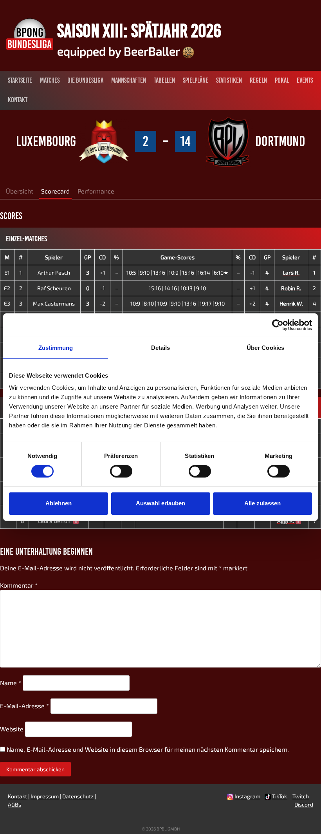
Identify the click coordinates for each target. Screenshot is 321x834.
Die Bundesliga (85, 80)
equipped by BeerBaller (119, 51)
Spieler (54, 257)
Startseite (20, 80)
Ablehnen (58, 503)
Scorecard (55, 191)
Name (10, 682)
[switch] (121, 471)
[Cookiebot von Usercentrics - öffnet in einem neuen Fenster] (277, 325)
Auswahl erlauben (160, 503)
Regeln (258, 80)
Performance (96, 191)
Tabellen (164, 80)
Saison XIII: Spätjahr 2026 (139, 30)
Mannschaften (128, 80)
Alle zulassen (262, 503)
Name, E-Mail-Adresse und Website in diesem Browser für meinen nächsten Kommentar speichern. (148, 749)
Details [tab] (160, 347)
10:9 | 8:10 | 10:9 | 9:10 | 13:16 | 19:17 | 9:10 (177, 303)
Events (305, 80)
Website (11, 729)
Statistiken (229, 80)
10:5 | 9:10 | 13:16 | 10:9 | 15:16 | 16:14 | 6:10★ (177, 272)
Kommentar (19, 585)
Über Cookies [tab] (265, 347)
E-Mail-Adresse (24, 705)
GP (87, 257)
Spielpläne (195, 80)
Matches (50, 80)
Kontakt (17, 100)
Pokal (282, 80)
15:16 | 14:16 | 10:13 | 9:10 (177, 288)
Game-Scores (177, 257)
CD (102, 257)
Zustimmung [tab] (55, 347)
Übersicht (19, 191)
